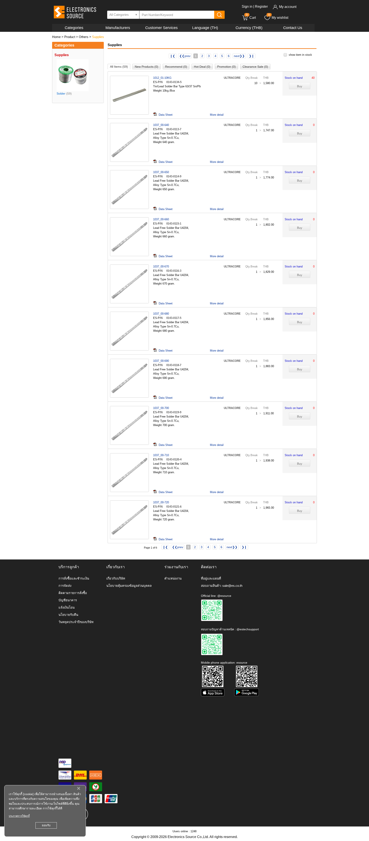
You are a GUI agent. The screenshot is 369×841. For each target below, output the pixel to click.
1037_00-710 (161, 455)
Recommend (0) (176, 66)
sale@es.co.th (232, 585)
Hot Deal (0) (202, 66)
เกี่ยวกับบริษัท (115, 578)
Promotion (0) (226, 66)
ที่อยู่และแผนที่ (211, 578)
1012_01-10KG (162, 77)
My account (287, 7)
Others (83, 37)
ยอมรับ (46, 825)
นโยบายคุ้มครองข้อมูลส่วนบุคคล (129, 585)
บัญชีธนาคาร (68, 600)
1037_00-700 (161, 408)
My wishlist (280, 17)
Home (56, 37)
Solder (61, 93)
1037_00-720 (161, 502)
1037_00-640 (161, 125)
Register (261, 6)
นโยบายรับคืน (68, 614)
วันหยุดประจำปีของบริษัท (76, 622)
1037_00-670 (161, 266)
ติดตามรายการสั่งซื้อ (73, 593)
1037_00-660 (161, 219)
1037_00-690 (161, 360)
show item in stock (300, 54)
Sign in (247, 6)
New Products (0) (146, 66)
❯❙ (251, 56)
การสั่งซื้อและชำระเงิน (74, 578)
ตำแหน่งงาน (173, 578)
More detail (217, 114)
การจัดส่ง (65, 585)
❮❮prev (184, 56)
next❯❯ (239, 56)
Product (69, 37)
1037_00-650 (161, 172)
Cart (251, 17)
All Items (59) (119, 66)
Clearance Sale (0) (255, 66)
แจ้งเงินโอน (67, 607)
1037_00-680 (161, 313)
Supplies (98, 37)
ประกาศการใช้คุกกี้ (19, 816)
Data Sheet (166, 114)
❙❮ (172, 56)
